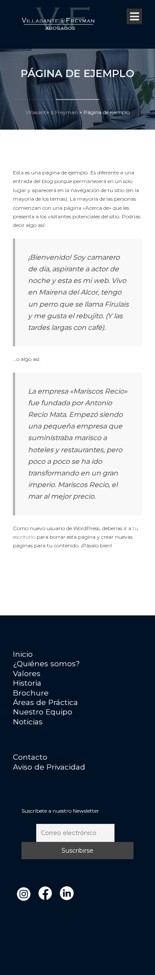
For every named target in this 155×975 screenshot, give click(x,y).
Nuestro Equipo (42, 711)
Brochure (31, 692)
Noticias (28, 721)
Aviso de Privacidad (49, 766)
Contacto (30, 756)
